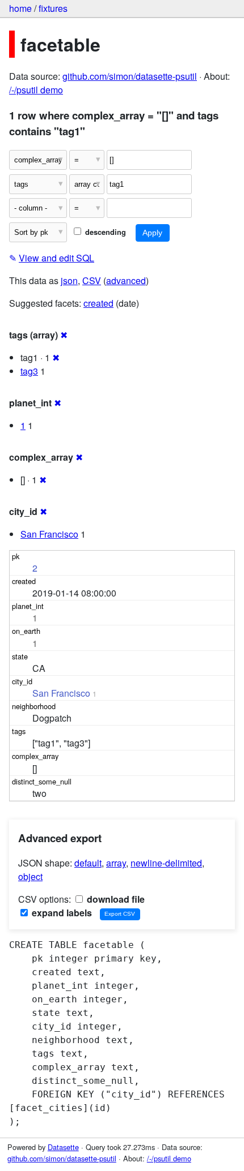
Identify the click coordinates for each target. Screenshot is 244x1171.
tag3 (29, 371)
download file (115, 899)
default (88, 862)
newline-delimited (166, 862)
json (69, 280)
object (30, 876)
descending (104, 232)
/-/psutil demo (36, 89)
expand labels (61, 912)
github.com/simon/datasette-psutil (129, 76)
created (98, 303)
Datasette (63, 1147)
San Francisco (49, 534)
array (116, 862)
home (20, 8)
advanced (126, 280)
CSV (91, 280)
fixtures (53, 8)
